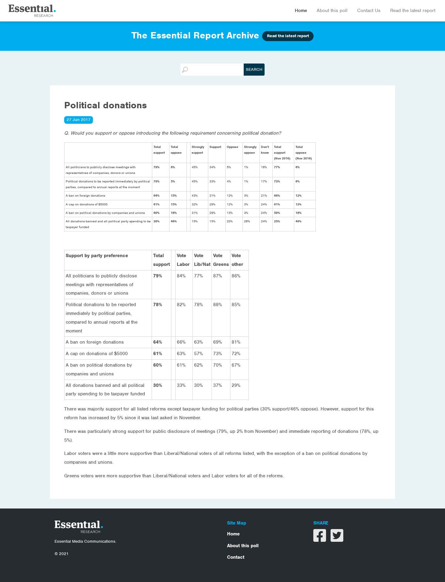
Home (301, 11)
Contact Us (369, 11)
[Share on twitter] (337, 539)
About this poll (332, 11)
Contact (235, 557)
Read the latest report (412, 11)
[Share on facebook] (320, 539)
